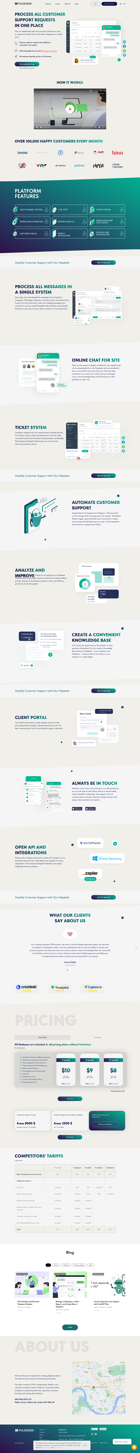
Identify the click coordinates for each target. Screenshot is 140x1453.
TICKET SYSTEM (103, 210)
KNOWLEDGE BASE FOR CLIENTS (104, 221)
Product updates (79, 1265)
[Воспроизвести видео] (70, 109)
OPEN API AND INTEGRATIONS (103, 233)
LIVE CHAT (63, 209)
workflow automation (31, 222)
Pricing (58, 4)
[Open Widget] (134, 1447)
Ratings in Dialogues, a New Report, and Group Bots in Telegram (67, 1304)
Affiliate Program (44, 1440)
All (48, 1265)
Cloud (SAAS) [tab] (42, 1037)
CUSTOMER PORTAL (28, 234)
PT (124, 4)
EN (121, 4)
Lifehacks (66, 1265)
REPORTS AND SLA (66, 222)
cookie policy (46, 1447)
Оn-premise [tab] (97, 1037)
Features (48, 4)
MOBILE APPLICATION (64, 234)
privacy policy (58, 1447)
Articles (56, 1265)
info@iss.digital (63, 1432)
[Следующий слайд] (136, 948)
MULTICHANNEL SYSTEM (31, 210)
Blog (76, 4)
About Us (67, 4)
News (91, 1265)
